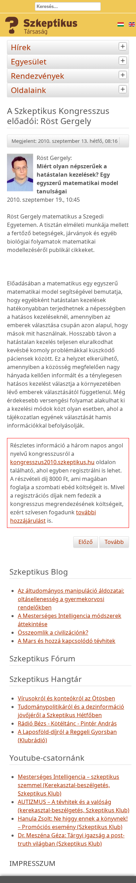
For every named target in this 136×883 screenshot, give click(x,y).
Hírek (21, 47)
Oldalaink (28, 90)
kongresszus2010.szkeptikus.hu (52, 462)
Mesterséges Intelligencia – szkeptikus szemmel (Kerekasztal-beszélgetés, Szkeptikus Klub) (68, 785)
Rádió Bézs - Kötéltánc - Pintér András (67, 723)
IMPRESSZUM (32, 863)
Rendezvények (37, 75)
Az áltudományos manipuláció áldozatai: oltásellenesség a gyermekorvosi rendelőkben (71, 599)
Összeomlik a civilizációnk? (53, 632)
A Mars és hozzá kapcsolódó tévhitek (66, 641)
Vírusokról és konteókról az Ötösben (66, 698)
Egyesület (28, 61)
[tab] (124, 46)
